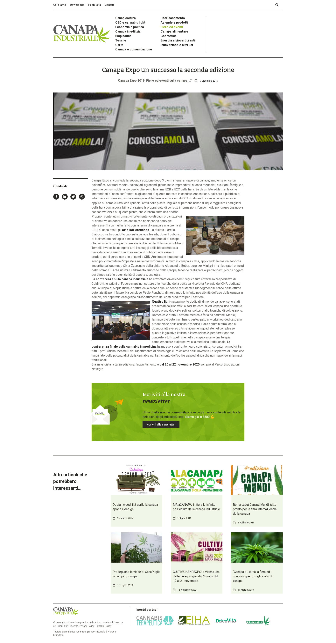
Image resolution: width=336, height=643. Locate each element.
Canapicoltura (125, 18)
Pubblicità (94, 4)
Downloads (77, 4)
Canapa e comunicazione (133, 49)
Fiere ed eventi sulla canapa (166, 80)
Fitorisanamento (173, 18)
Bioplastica (123, 36)
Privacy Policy (87, 626)
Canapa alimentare (174, 31)
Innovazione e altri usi (177, 45)
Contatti (110, 4)
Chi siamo (59, 4)
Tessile (120, 40)
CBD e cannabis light (130, 22)
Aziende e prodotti (174, 22)
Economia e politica (129, 27)
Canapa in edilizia (128, 31)
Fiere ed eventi (172, 27)
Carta (119, 45)
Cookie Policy (104, 626)
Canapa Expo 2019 (131, 80)
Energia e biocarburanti (178, 40)
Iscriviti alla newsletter (161, 424)
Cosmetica (169, 36)
